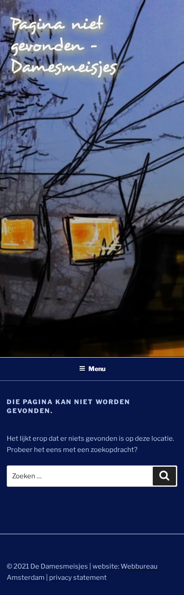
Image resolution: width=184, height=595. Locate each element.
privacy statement (78, 578)
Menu (96, 368)
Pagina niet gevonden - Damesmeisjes (63, 45)
